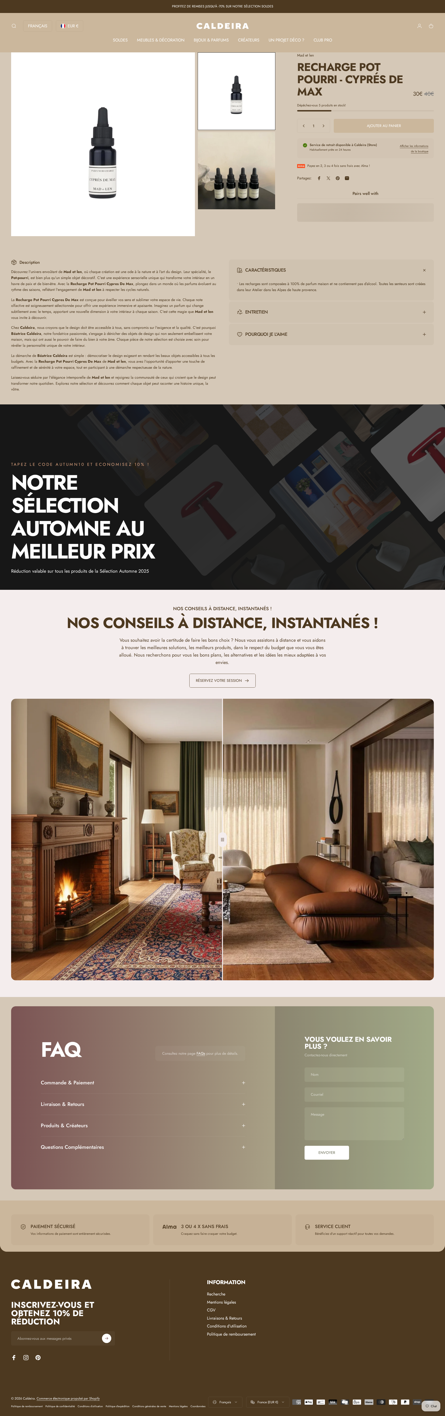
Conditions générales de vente (149, 1406)
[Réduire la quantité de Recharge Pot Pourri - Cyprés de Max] (302, 126)
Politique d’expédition (118, 1406)
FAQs (201, 1053)
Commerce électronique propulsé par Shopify (68, 1398)
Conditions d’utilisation (90, 1406)
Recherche (216, 1294)
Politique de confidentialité (60, 1406)
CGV (211, 1310)
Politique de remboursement (231, 1334)
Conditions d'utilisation (227, 1326)
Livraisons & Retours (224, 1318)
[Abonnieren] (106, 1338)
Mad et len (305, 55)
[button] (236, 91)
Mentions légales (221, 1302)
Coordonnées (198, 1406)
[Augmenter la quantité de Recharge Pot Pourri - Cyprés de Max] (324, 126)
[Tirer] (222, 839)
